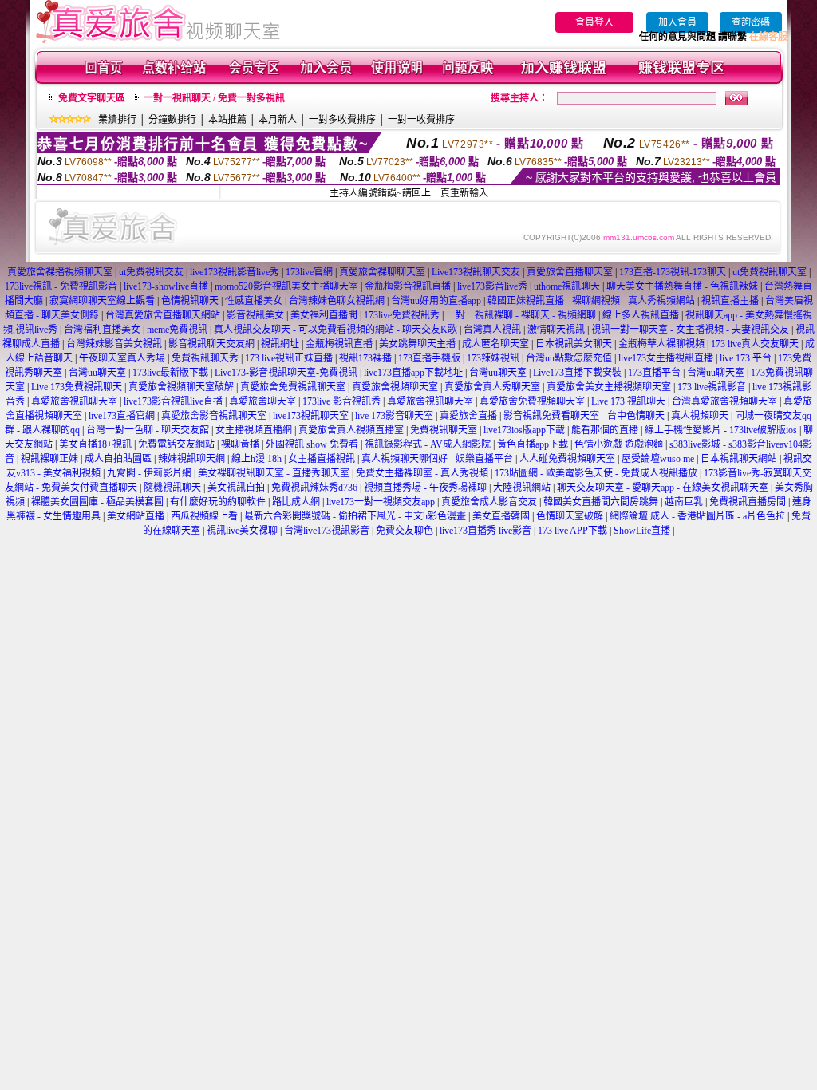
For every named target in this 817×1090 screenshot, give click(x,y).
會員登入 (594, 22)
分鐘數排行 (172, 119)
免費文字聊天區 (91, 98)
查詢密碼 (751, 22)
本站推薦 (227, 119)
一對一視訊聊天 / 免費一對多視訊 (214, 98)
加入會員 (677, 22)
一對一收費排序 (421, 119)
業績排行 (117, 119)
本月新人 (278, 119)
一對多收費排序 (342, 119)
